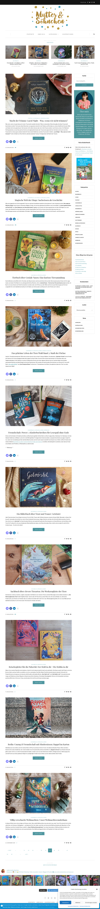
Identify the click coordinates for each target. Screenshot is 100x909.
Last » (26, 854)
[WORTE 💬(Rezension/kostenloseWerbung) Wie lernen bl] (39, 880)
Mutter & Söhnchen (80, 291)
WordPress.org (79, 331)
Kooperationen (67, 34)
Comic (77, 197)
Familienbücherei (79, 259)
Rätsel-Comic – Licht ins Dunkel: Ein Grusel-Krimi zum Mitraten (84, 287)
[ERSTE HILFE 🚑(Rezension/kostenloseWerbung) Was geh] (5, 880)
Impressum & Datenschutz (73, 906)
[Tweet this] (67, 147)
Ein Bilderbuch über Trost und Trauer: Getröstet (38, 514)
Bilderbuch (38, 60)
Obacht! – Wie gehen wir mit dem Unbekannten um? (83, 292)
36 (54, 850)
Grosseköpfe (78, 265)
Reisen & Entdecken (65, 60)
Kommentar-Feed (79, 328)
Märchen (77, 217)
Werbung (46, 430)
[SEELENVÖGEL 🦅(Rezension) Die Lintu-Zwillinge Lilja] (61, 880)
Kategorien (53, 34)
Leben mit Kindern (89, 60)
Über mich (41, 34)
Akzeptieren (65, 902)
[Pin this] (71, 147)
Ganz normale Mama (80, 261)
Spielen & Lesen (61, 63)
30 (32, 850)
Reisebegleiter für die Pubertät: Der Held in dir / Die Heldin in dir (38, 667)
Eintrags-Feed (79, 325)
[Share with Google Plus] (69, 147)
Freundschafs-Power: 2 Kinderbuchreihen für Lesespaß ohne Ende (38, 432)
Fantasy (30, 118)
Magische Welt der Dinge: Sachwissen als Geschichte (38, 200)
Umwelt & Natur (46, 350)
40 (67, 850)
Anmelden (78, 322)
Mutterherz (78, 220)
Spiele (76, 231)
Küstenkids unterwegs (80, 271)
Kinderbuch (15, 60)
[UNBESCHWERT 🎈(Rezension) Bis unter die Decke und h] (72, 880)
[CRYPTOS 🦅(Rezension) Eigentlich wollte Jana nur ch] (50, 880)
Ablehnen (77, 902)
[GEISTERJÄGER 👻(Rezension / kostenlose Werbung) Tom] (27, 880)
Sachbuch (38, 197)
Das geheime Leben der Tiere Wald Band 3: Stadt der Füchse (39, 353)
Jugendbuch (36, 118)
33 (41, 850)
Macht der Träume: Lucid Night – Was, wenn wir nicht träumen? (38, 120)
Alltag (77, 191)
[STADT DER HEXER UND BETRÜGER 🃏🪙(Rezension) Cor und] (94, 880)
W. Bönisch (78, 285)
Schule (77, 228)
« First (9, 850)
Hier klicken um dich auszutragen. (46, 907)
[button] (97, 889)
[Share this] (65, 147)
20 (28, 850)
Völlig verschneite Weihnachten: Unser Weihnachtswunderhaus (38, 820)
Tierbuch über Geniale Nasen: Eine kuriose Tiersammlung (38, 277)
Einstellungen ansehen (91, 902)
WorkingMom (79, 243)
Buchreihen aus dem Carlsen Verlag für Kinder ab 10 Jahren (27, 441)
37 (58, 850)
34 (45, 850)
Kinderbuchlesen (79, 269)
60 (11, 854)
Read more (38, 138)
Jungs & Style (78, 205)
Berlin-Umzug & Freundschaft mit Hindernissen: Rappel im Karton (38, 744)
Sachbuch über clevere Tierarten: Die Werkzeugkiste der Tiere (39, 591)
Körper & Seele (79, 60)
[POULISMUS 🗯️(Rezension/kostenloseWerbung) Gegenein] (16, 880)
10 (24, 850)
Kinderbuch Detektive (80, 267)
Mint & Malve (78, 273)
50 (7, 854)
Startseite (30, 34)
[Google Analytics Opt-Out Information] (2, 906)
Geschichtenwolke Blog (81, 263)
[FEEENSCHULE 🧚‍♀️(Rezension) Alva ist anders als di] (83, 880)
